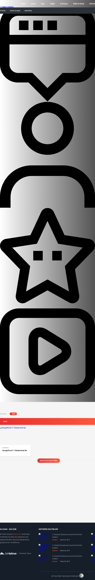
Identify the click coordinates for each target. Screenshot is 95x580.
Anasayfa (4, 414)
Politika (2, 11)
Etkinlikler (28, 11)
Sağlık (52, 4)
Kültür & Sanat (78, 4)
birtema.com (17, 534)
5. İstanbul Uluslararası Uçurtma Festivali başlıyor (67, 536)
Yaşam (23, 4)
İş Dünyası (64, 4)
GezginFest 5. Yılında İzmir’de (14, 450)
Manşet (54, 540)
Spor (43, 4)
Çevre (33, 4)
